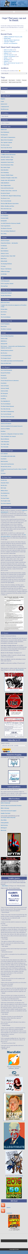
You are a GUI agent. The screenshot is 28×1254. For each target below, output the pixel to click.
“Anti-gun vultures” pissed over (12, 40)
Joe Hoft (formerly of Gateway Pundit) (10, 223)
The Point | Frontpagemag (7, 411)
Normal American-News (7, 350)
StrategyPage (4, 286)
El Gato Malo (4, 309)
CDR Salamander (5, 281)
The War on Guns (5, 145)
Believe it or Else (8, 49)
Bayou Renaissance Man (7, 164)
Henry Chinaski (20, 670)
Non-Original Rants (6, 185)
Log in (2, 101)
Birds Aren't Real (5, 302)
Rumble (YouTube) (5, 813)
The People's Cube (5, 500)
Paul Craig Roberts (5, 225)
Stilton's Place (4, 490)
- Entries (8, 1207)
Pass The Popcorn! (8, 54)
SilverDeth (3, 830)
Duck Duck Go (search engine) (8, 810)
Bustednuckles (4, 170)
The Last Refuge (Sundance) (8, 231)
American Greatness (6, 423)
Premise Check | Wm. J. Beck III (9, 190)
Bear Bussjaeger (5, 132)
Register (3, 98)
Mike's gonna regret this (15, 82)
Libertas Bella (4, 391)
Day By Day (4, 480)
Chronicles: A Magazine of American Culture (12, 434)
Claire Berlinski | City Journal (8, 436)
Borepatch (3, 375)
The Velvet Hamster (6, 503)
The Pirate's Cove (5, 198)
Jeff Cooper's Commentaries (8, 137)
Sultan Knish (4, 261)
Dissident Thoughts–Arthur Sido (9, 177)
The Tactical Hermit (6, 201)
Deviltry (18, 80)
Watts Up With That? (6, 363)
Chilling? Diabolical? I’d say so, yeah (13, 36)
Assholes (6, 61)
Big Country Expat (5, 167)
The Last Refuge (19, 1175)
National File (4, 343)
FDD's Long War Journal (7, 283)
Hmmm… (6, 58)
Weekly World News (6, 295)
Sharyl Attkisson (5, 439)
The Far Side (4, 495)
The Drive (3, 314)
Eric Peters (4, 311)
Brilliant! (6, 53)
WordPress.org (4, 109)
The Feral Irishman (5, 317)
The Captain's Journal (6, 142)
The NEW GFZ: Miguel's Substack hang (11, 195)
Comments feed (5, 106)
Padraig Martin (4, 822)
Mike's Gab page (5, 808)
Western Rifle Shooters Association (10, 203)
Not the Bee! (4, 485)
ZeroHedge (4, 274)
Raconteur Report (5, 193)
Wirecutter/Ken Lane (6, 208)
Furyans (24, 80)
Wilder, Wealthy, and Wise (7, 206)
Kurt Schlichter (4, 250)
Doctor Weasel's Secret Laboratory (10, 380)
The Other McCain (5, 409)
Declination (4, 245)
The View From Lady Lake (7, 416)
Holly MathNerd (5, 182)
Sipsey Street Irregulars (7, 140)
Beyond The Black (5, 372)
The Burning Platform (6, 263)
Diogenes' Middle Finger (7, 175)
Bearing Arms (4, 134)
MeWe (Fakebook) (5, 803)
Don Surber (4, 383)
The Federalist (4, 446)
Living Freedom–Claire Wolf (8, 256)
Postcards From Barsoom (7, 464)
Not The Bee (4, 353)
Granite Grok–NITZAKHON (8, 180)
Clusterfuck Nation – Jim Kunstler (9, 243)
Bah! (5, 64)
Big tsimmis (7, 59)
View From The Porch (6, 147)
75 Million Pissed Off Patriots (8, 154)
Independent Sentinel (6, 293)
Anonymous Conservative (7, 162)
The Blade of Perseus (6, 228)
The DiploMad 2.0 (5, 401)
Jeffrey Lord (4, 248)
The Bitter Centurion (6, 329)
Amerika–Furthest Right (7, 159)
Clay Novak (4, 378)
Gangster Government (9, 56)
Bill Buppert (4, 827)
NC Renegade (4, 393)
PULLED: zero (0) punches (10, 43)
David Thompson (5, 323)
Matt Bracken (4, 461)
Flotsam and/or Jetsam (9, 51)
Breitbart (3, 431)
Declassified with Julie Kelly (8, 456)
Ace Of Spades (4, 215)
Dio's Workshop (5, 172)
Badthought (4, 80)
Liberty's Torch (5, 253)
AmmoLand (4, 129)
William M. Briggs (5, 271)
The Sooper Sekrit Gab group (8, 817)
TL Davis (3, 266)
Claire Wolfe (5, 885)
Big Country (12, 80)
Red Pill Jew (4, 396)
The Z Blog (3, 233)
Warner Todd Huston (6, 268)
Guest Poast (4, 82)
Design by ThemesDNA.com (14, 1251)
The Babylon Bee (5, 493)
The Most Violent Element (7, 406)
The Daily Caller (5, 444)
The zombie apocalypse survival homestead (12, 360)
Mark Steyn (4, 258)
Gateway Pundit (5, 388)
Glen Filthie (4, 820)
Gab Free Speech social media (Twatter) (11, 805)
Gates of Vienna (5, 385)
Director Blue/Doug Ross (7, 336)
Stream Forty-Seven (6, 466)
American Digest (5, 240)
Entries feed (4, 104)
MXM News (4, 341)
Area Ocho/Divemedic (6, 370)
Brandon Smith (4, 218)
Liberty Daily (4, 338)
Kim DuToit (4, 326)
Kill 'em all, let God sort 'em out (11, 63)
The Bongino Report (6, 358)
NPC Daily (3, 488)
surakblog (3, 398)
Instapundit (4, 220)
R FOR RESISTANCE (6, 355)
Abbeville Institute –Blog (7, 157)
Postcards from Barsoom (7, 188)
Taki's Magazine (5, 441)
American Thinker (5, 428)
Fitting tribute (7, 38)
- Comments (9, 1213)
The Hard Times (5, 498)
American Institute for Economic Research (11, 426)
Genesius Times (5, 482)
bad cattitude (4, 453)
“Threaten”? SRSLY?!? (9, 41)
